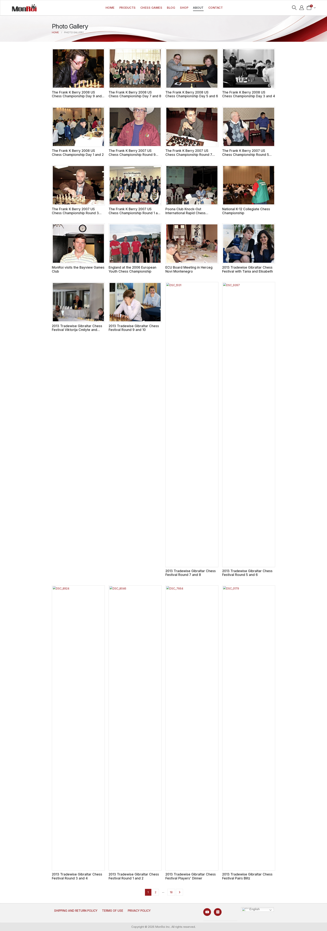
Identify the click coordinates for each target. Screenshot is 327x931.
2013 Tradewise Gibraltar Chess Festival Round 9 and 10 (134, 328)
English (254, 909)
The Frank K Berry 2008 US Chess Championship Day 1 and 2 (78, 153)
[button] (294, 7)
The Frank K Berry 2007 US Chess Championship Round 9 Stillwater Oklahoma (132, 154)
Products (127, 7)
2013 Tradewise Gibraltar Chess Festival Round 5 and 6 (247, 573)
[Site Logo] (24, 8)
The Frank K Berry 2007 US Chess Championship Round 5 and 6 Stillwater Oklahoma (245, 154)
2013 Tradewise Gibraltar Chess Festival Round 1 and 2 (134, 876)
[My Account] (301, 7)
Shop (184, 7)
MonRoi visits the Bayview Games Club (78, 269)
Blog (171, 7)
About (198, 7)
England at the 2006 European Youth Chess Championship (132, 269)
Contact (215, 7)
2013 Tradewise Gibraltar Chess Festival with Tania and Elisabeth (247, 269)
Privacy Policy (139, 910)
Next (179, 892)
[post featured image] (78, 68)
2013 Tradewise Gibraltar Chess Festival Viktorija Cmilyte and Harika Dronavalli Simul (77, 330)
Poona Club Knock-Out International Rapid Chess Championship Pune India (185, 213)
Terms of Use (112, 910)
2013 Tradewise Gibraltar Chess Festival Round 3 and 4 (77, 876)
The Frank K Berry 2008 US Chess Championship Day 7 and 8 (135, 94)
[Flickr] (218, 912)
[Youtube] (207, 912)
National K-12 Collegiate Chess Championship (246, 211)
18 (171, 892)
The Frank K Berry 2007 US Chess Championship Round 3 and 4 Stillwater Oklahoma (75, 213)
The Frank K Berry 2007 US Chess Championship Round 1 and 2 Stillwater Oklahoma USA (135, 213)
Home (110, 7)
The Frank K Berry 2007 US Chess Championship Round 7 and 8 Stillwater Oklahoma (188, 154)
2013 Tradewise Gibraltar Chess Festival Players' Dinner (190, 876)
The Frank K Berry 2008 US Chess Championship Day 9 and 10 (77, 96)
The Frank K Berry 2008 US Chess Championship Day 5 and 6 (191, 94)
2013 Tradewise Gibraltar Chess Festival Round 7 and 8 (190, 573)
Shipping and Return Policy (75, 910)
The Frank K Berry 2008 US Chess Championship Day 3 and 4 (248, 94)
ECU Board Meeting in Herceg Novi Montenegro (189, 269)
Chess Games (151, 7)
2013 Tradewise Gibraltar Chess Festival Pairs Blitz (247, 876)
